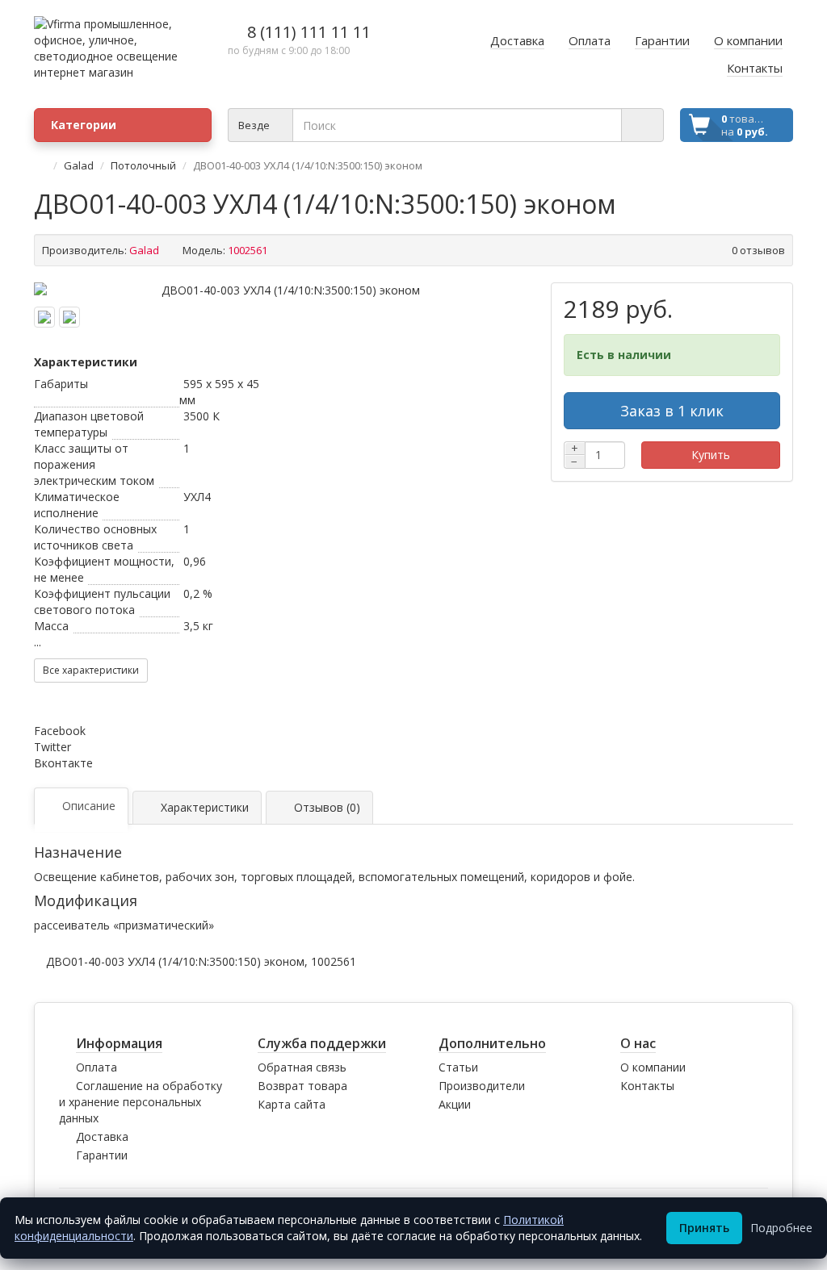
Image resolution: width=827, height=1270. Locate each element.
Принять (704, 1227)
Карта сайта (291, 1104)
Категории (83, 124)
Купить (710, 454)
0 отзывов (758, 250)
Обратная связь (302, 1067)
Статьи (458, 1067)
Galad (79, 165)
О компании (653, 1067)
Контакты (647, 1085)
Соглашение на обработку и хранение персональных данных (140, 1102)
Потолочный (143, 165)
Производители (482, 1085)
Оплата (96, 1067)
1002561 (333, 961)
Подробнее (781, 1227)
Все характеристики (91, 670)
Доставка (102, 1136)
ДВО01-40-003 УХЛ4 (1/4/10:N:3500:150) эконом (175, 961)
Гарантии (102, 1155)
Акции (455, 1104)
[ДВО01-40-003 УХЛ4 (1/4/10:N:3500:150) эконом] (284, 290)
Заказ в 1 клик (672, 410)
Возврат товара (302, 1085)
